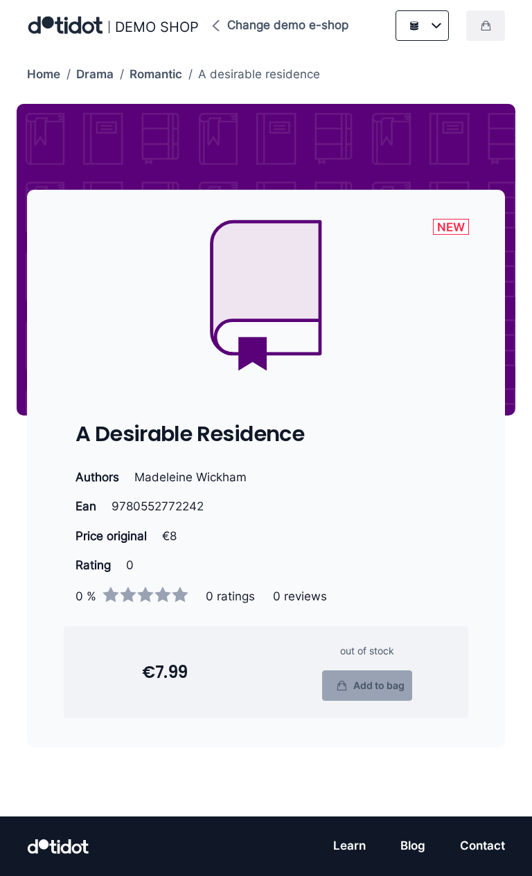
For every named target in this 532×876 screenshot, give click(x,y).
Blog (412, 845)
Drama (95, 74)
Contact (482, 845)
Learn (349, 845)
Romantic (156, 74)
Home (43, 74)
